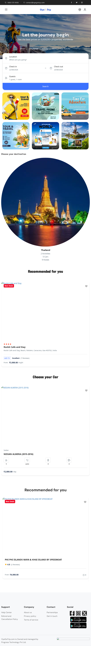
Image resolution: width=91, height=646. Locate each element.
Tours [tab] (54, 49)
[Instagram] (78, 613)
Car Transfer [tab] (65, 49)
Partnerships (52, 612)
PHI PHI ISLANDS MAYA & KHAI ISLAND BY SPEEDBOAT (33, 559)
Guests (12, 76)
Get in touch (52, 616)
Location (13, 56)
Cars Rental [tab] (33, 49)
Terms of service (31, 620)
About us (28, 612)
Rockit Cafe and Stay (14, 347)
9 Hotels (45, 259)
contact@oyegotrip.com (35, 2)
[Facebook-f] (72, 613)
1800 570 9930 (13, 2)
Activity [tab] (45, 49)
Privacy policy (30, 616)
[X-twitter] (84, 613)
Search (45, 86)
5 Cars (45, 256)
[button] (79, 9)
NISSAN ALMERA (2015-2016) (18, 454)
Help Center (6, 612)
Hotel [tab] (23, 49)
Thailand (45, 250)
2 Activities (45, 253)
